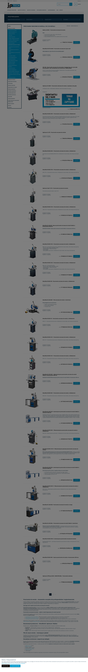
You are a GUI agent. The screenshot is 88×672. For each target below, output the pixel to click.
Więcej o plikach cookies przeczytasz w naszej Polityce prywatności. (13, 663)
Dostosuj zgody (6, 665)
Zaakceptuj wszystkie (15, 665)
